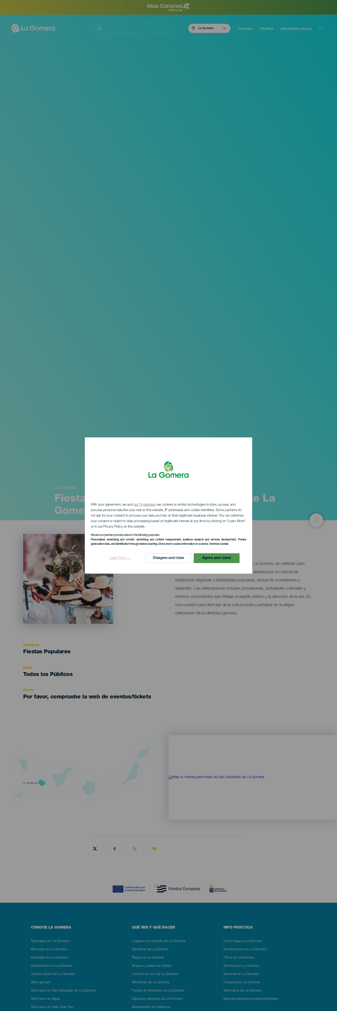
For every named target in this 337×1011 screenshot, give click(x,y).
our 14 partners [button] (144, 505)
